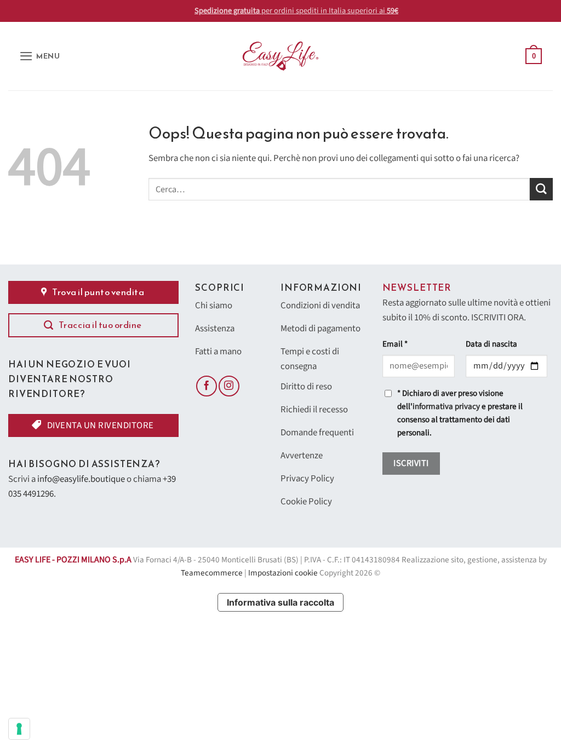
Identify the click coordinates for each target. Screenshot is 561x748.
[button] (39, 56)
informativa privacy (446, 406)
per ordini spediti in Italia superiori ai (281, 10)
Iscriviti (410, 463)
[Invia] (541, 189)
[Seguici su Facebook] (206, 386)
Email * (395, 344)
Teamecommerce (212, 573)
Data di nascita (491, 344)
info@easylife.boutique (81, 479)
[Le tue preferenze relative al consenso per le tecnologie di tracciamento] (19, 728)
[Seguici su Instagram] (229, 386)
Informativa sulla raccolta (280, 602)
